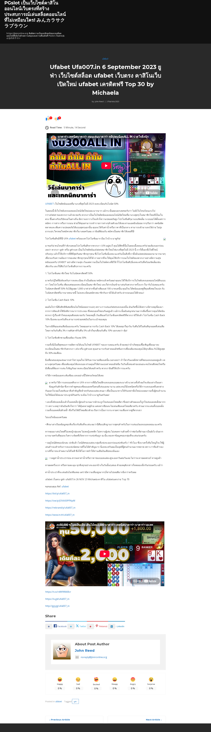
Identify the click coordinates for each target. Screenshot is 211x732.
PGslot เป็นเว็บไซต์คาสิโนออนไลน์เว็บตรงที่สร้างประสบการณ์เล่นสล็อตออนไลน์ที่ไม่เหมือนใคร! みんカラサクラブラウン (35, 14)
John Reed (99, 101)
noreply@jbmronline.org (94, 657)
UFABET (49, 203)
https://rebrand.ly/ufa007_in (60, 507)
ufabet (105, 59)
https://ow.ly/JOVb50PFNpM (60, 500)
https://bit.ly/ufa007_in (57, 493)
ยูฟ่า (75, 701)
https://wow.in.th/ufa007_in (59, 514)
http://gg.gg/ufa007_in (57, 606)
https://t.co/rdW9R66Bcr (58, 591)
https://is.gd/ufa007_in (57, 599)
